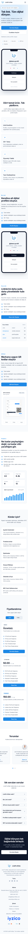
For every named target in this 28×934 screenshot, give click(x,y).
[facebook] (14, 881)
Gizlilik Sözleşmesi (14, 906)
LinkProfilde (8, 2)
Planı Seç (14, 685)
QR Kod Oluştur (14, 384)
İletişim (14, 911)
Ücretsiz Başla (14, 28)
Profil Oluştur (14, 226)
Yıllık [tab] (18, 617)
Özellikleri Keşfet (14, 32)
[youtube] (17, 881)
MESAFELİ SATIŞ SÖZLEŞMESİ (14, 913)
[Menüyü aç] (25, 2)
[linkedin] (12, 881)
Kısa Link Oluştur (14, 317)
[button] (12, 768)
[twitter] (9, 881)
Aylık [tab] (10, 617)
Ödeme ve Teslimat (14, 908)
